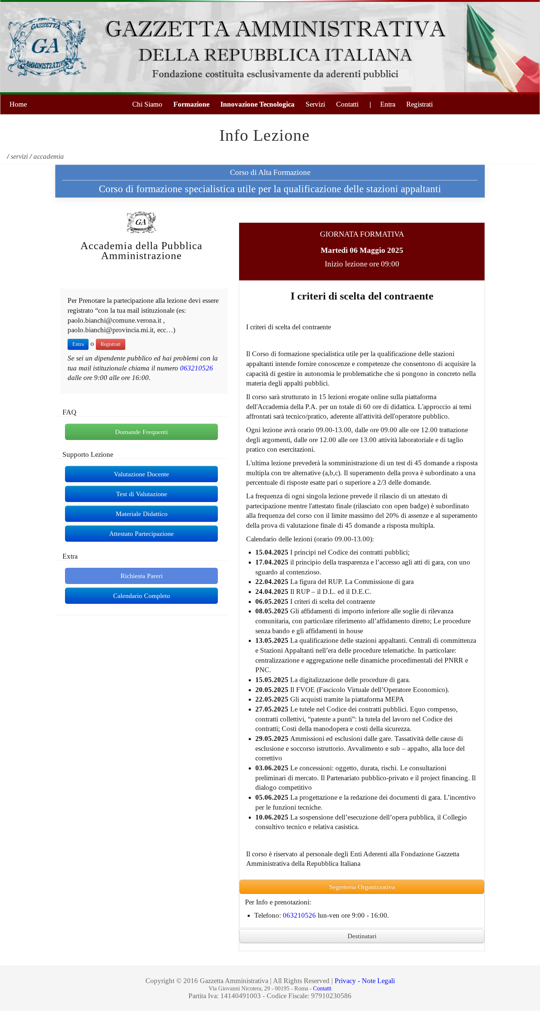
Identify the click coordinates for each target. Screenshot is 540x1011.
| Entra (382, 104)
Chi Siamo (147, 104)
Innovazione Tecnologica (257, 104)
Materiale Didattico (142, 513)
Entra (78, 344)
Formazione (191, 104)
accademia (48, 156)
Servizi (315, 104)
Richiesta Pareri (141, 576)
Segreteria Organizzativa (362, 886)
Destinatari (362, 936)
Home (18, 104)
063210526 (196, 368)
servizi (19, 156)
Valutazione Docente (141, 474)
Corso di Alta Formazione (270, 172)
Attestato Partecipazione (141, 533)
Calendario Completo (141, 595)
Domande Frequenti (141, 431)
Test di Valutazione (141, 494)
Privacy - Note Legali (365, 981)
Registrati (419, 104)
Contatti (347, 104)
